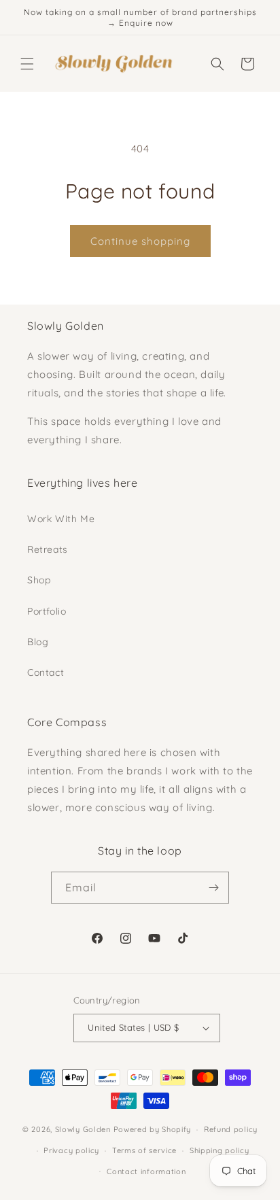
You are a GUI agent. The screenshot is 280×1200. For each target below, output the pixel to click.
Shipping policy (219, 1150)
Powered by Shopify (152, 1129)
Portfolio (46, 611)
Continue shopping (140, 241)
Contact (45, 672)
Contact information (146, 1171)
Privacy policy (71, 1150)
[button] (27, 64)
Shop (38, 580)
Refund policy (231, 1129)
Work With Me (60, 519)
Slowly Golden (83, 1129)
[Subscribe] (213, 888)
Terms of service (144, 1150)
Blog (37, 642)
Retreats (47, 549)
